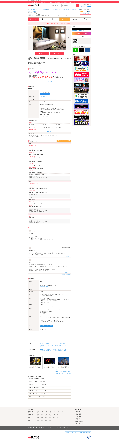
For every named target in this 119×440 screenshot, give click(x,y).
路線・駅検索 (36, 2)
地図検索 (65, 2)
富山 (42, 414)
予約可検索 (61, 2)
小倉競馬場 (47, 343)
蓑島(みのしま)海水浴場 (45, 346)
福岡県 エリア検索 (51, 9)
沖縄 (66, 421)
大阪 (38, 417)
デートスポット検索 (43, 2)
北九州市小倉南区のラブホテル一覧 (63, 369)
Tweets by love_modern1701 (78, 30)
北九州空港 (42, 343)
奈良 (54, 417)
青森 (43, 411)
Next (68, 38)
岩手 (46, 411)
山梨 (54, 414)
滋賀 (50, 417)
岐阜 (46, 415)
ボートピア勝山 (63, 345)
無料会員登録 (83, 6)
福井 (50, 414)
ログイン (88, 6)
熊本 (50, 421)
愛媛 (46, 420)
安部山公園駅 (56, 112)
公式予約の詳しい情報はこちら (46, 286)
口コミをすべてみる (66, 274)
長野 (58, 414)
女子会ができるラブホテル (62, 349)
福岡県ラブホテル (58, 9)
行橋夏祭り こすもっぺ (54, 346)
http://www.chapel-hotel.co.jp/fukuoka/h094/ (48, 99)
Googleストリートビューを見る (46, 325)
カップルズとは (31, 427)
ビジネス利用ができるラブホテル (46, 350)
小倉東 (47, 116)
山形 (58, 411)
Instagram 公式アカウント (81, 33)
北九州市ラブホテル (65, 9)
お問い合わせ (41, 427)
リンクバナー (55, 427)
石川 (46, 414)
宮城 (50, 411)
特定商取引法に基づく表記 (63, 429)
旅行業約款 (54, 429)
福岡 (38, 421)
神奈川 (42, 412)
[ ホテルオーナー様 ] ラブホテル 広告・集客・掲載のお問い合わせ (78, 432)
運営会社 (30, 429)
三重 (50, 415)
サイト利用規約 (36, 429)
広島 (42, 418)
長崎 (46, 421)
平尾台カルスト (50, 345)
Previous (30, 38)
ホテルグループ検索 (71, 2)
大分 (42, 421)
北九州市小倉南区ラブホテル (75, 9)
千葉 (50, 412)
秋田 (54, 411)
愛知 (38, 415)
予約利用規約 (48, 429)
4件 (88, 11)
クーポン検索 (55, 2)
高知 (50, 420)
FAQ (36, 427)
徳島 (38, 420)
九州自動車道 (42, 116)
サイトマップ (48, 427)
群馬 (62, 412)
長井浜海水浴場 (43, 345)
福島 (62, 411)
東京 (38, 412)
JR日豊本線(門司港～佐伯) (48, 112)
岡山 (38, 418)
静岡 (42, 415)
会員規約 (42, 429)
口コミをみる (67, 256)
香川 (42, 420)
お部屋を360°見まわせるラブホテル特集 (48, 349)
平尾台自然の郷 (57, 345)
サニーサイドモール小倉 (55, 343)
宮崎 (58, 421)
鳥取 (46, 418)
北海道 (38, 411)
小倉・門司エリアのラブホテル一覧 (63, 373)
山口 (54, 418)
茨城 (54, 412)
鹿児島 (62, 421)
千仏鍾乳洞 (62, 343)
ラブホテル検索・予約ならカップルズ (35, 9)
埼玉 (46, 412)
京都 (46, 417)
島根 (50, 418)
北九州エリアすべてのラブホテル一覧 (62, 371)
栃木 (58, 412)
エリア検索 (31, 2)
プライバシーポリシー (63, 427)
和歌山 (58, 417)
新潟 (38, 414)
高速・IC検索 (50, 2)
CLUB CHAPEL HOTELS (32, 11)
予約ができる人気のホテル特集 (60, 350)
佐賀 (54, 421)
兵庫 (42, 417)
